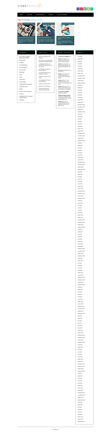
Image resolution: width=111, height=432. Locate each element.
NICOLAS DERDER (62, 14)
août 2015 (80, 373)
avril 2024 (80, 123)
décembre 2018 (81, 277)
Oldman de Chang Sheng (44, 86)
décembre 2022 (81, 162)
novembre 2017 (81, 308)
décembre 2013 (81, 421)
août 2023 (80, 143)
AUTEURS (29, 14)
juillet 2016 (80, 347)
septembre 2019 (81, 255)
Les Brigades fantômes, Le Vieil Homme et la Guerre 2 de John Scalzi (45, 65)
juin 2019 (80, 263)
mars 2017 (80, 328)
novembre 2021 (81, 193)
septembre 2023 (81, 140)
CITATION (21, 62)
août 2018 (80, 287)
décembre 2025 (81, 75)
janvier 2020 (80, 246)
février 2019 (80, 272)
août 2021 (80, 200)
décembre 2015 (81, 364)
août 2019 (80, 258)
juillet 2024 (80, 116)
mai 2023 (80, 150)
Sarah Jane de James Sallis (63, 38)
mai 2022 (80, 179)
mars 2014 (80, 414)
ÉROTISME (21, 72)
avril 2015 (80, 383)
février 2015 (80, 388)
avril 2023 (80, 152)
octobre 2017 (81, 311)
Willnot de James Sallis (25, 38)
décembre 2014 (81, 392)
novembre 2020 (81, 222)
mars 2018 (80, 299)
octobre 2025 (81, 80)
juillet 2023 (80, 145)
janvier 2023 (80, 159)
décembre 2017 (81, 306)
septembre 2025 (81, 83)
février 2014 (80, 416)
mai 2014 (80, 409)
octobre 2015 (81, 368)
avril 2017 (80, 325)
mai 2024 (80, 121)
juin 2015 (80, 378)
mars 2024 (80, 126)
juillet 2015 (80, 376)
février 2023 (80, 157)
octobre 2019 (81, 253)
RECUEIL (21, 94)
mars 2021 (80, 212)
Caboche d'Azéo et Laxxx (44, 83)
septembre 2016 (81, 342)
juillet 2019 (80, 260)
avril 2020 (80, 239)
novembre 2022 (81, 164)
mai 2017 (80, 323)
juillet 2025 (80, 87)
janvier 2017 (80, 332)
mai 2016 (80, 352)
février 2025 (80, 99)
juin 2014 (80, 407)
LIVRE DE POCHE (23, 86)
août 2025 (80, 85)
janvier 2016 (80, 361)
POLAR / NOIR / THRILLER (29, 23)
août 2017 (80, 316)
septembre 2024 (81, 111)
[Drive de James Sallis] (46, 35)
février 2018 (80, 301)
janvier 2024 (80, 131)
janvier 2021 (80, 217)
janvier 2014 (80, 419)
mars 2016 (80, 356)
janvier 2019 (80, 275)
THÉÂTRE (21, 100)
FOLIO (20, 77)
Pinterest (81, 8)
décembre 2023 (81, 133)
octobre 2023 (81, 138)
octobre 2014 (81, 397)
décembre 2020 (81, 219)
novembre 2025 (81, 78)
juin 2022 (80, 176)
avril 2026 (80, 66)
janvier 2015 (80, 390)
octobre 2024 (81, 109)
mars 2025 (80, 97)
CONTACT (50, 14)
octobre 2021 (81, 195)
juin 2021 (80, 205)
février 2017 (80, 330)
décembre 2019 (81, 248)
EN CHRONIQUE (23, 67)
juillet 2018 (80, 289)
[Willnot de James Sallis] (26, 35)
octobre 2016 (81, 340)
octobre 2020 (81, 224)
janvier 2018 (80, 304)
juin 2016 (80, 349)
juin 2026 (80, 61)
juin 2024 (80, 119)
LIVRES (21, 14)
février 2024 (80, 128)
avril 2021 (80, 210)
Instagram (84, 8)
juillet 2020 (80, 231)
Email (88, 8)
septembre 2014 (81, 400)
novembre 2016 (81, 337)
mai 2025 (80, 92)
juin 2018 (80, 292)
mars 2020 (80, 241)
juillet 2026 (80, 59)
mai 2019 (80, 265)
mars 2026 (80, 68)
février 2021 (80, 215)
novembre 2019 (81, 251)
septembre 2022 (81, 169)
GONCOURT (22, 79)
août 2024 (80, 114)
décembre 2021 (81, 191)
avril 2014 (80, 412)
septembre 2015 (81, 371)
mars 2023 (80, 155)
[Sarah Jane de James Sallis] (65, 35)
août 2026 (80, 56)
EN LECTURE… (23, 70)
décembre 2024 (81, 104)
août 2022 (80, 171)
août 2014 (80, 402)
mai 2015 (80, 380)
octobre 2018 (81, 282)
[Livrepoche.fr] (29, 9)
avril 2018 (80, 296)
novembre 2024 (81, 107)
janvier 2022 (80, 188)
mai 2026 (80, 63)
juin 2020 (80, 234)
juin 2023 (80, 147)
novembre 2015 (81, 366)
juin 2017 (80, 320)
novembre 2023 (81, 135)
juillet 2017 (80, 318)
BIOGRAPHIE (22, 60)
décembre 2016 (81, 335)
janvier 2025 (80, 102)
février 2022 (80, 186)
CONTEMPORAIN (23, 65)
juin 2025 (80, 90)
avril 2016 (80, 354)
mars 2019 (80, 270)
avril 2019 (80, 267)
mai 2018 (80, 294)
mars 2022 (80, 183)
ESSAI (20, 74)
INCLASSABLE (22, 82)
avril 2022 (80, 181)
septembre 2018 (81, 284)
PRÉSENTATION (40, 14)
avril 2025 (80, 95)
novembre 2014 (81, 395)
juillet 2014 (80, 404)
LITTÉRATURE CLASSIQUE (25, 84)
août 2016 (80, 344)
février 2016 (80, 359)
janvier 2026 (80, 73)
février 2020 (80, 243)
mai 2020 (80, 236)
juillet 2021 (80, 203)
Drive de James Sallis (44, 38)
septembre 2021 (81, 198)
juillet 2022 (80, 174)
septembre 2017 (81, 313)
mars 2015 (80, 385)
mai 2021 (80, 207)
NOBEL (21, 89)
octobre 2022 (81, 167)
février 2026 (80, 71)
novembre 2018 (81, 280)
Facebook (78, 8)
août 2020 (80, 229)
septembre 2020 (81, 227)
